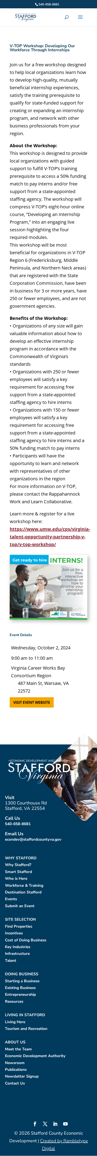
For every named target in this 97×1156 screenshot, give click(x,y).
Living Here (15, 1022)
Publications (16, 1069)
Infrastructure (17, 953)
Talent (10, 960)
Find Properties (18, 926)
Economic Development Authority (35, 1056)
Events (11, 899)
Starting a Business (22, 981)
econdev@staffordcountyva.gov (33, 839)
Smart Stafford (18, 872)
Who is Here (16, 878)
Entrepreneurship (20, 994)
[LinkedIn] (55, 1124)
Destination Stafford (23, 892)
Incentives (14, 933)
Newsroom (15, 1063)
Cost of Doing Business (25, 940)
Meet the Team (18, 1049)
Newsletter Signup (22, 1076)
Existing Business (20, 988)
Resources (14, 1001)
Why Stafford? (18, 865)
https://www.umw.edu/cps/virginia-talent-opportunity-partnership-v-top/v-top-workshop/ (50, 536)
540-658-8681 (18, 823)
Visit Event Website (31, 702)
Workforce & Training (24, 885)
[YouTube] (65, 1124)
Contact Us (15, 1083)
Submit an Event (20, 906)
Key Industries (17, 947)
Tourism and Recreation (26, 1029)
